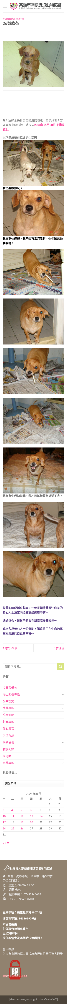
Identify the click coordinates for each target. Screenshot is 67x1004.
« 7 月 (6, 843)
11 (12, 816)
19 (22, 822)
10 (4, 816)
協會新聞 (8, 715)
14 (40, 816)
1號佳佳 (59, 648)
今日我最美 (10, 687)
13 (31, 816)
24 (4, 828)
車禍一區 (20, 19)
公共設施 (8, 701)
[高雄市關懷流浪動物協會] (36, 6)
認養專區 (8, 762)
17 (4, 822)
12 (22, 816)
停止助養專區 (9, 19)
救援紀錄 (8, 749)
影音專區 (8, 721)
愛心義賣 (8, 728)
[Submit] (60, 666)
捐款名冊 (8, 742)
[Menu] (5, 6)
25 (12, 828)
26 (22, 828)
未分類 (7, 756)
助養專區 (8, 708)
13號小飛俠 (10, 648)
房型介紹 (8, 735)
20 (31, 822)
